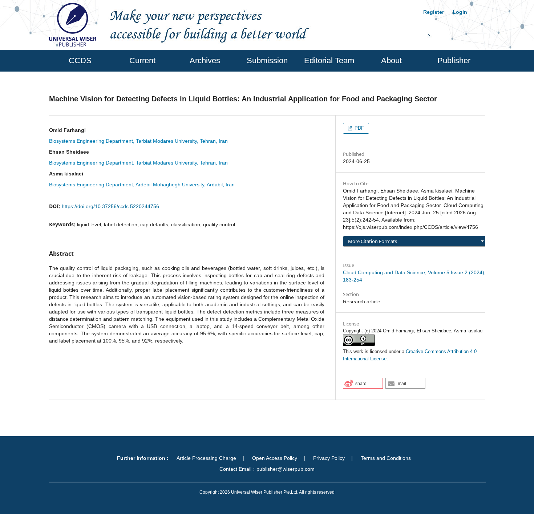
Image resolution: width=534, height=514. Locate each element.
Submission (267, 60)
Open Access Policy (274, 458)
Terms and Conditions (386, 458)
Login (460, 12)
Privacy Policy (329, 458)
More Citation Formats (372, 241)
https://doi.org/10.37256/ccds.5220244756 (110, 206)
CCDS (80, 60)
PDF (358, 128)
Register (433, 12)
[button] (363, 383)
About (391, 60)
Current (142, 60)
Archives (205, 60)
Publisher (453, 60)
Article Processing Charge (206, 458)
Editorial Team (329, 60)
